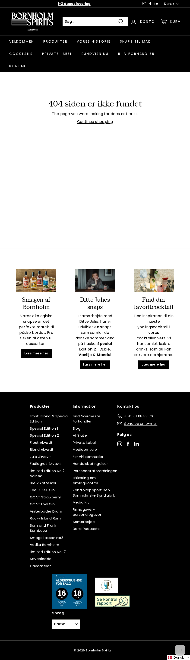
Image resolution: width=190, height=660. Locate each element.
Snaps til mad (135, 41)
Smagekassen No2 (46, 537)
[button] (178, 657)
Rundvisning (95, 53)
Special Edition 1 (44, 428)
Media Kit (81, 502)
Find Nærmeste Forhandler (87, 419)
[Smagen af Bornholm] (36, 280)
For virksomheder (88, 456)
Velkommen (21, 41)
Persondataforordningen (95, 470)
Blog (77, 428)
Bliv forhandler (136, 53)
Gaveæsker (40, 565)
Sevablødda (41, 558)
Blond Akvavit (42, 449)
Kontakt (19, 66)
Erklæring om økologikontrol (85, 480)
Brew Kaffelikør (43, 483)
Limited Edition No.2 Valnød (47, 473)
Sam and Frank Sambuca (43, 528)
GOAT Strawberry (45, 497)
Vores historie (94, 41)
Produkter (55, 41)
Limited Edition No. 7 (48, 551)
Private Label (84, 442)
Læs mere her (36, 353)
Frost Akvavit (41, 442)
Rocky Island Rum (45, 518)
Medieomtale (85, 449)
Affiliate (80, 435)
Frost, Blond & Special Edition (49, 419)
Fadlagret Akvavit (45, 463)
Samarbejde (84, 521)
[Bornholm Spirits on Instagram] (119, 443)
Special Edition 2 (44, 435)
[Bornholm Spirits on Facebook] (128, 443)
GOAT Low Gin (42, 504)
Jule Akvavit (40, 456)
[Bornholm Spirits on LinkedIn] (136, 443)
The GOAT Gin (42, 490)
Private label (57, 53)
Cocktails (21, 53)
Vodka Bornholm (44, 544)
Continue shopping (95, 121)
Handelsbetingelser (90, 463)
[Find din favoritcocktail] (154, 280)
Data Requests (86, 528)
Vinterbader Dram (46, 511)
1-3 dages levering (74, 3)
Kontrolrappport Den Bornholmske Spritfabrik (94, 493)
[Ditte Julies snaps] (95, 280)
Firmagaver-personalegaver (87, 512)
